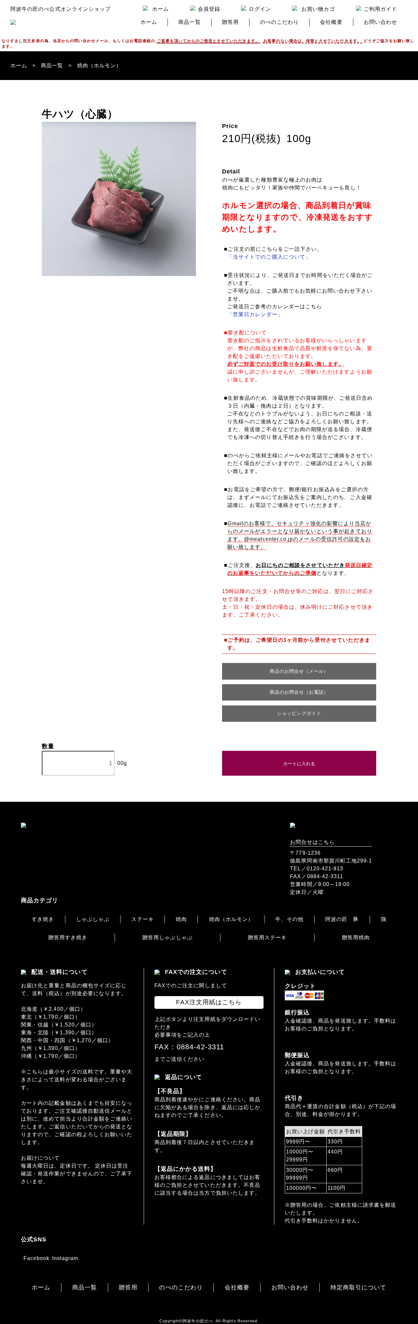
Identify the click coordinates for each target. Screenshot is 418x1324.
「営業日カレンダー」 (255, 314)
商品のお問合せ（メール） (299, 671)
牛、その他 (289, 919)
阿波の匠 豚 (342, 919)
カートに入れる (299, 763)
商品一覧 (52, 65)
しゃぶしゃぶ (92, 919)
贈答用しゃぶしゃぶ (167, 937)
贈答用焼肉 (356, 937)
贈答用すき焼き (67, 937)
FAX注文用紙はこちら (209, 1002)
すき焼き (43, 919)
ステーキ (142, 919)
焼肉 (181, 919)
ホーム (18, 65)
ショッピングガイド (299, 713)
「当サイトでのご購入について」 (269, 257)
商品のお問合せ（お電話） (299, 692)
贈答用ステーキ (267, 937)
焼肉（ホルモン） (99, 65)
